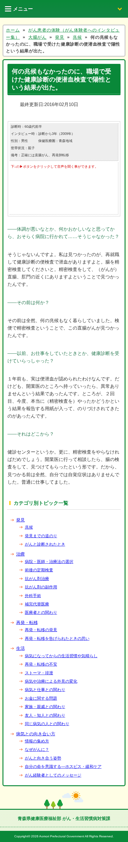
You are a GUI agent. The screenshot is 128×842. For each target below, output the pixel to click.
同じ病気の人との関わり (47, 723)
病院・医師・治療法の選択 (49, 561)
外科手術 (33, 595)
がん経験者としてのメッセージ (53, 775)
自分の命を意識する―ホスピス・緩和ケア (63, 766)
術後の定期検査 (39, 570)
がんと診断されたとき (45, 544)
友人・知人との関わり (45, 715)
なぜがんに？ (37, 749)
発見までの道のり (41, 536)
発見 (20, 519)
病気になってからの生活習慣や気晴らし (61, 656)
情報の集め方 (37, 741)
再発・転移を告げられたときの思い (57, 638)
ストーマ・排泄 (39, 673)
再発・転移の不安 (41, 664)
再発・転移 (27, 622)
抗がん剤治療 (37, 578)
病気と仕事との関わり (45, 689)
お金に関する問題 (41, 698)
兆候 (29, 527)
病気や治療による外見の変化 (51, 681)
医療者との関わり (41, 612)
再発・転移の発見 (41, 629)
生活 (20, 648)
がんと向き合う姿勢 (43, 758)
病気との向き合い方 (35, 733)
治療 (20, 554)
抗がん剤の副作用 (41, 587)
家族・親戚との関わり (45, 706)
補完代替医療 (37, 604)
